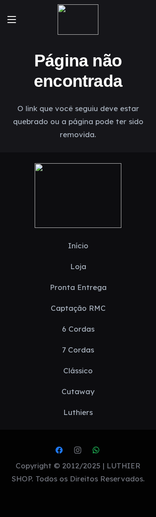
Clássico (78, 370)
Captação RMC (78, 308)
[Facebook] (59, 450)
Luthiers (78, 412)
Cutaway (78, 391)
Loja (78, 266)
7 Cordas (78, 349)
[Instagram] (77, 450)
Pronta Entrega (78, 287)
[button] (11, 19)
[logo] (78, 19)
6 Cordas (78, 328)
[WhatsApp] (96, 450)
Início (78, 245)
